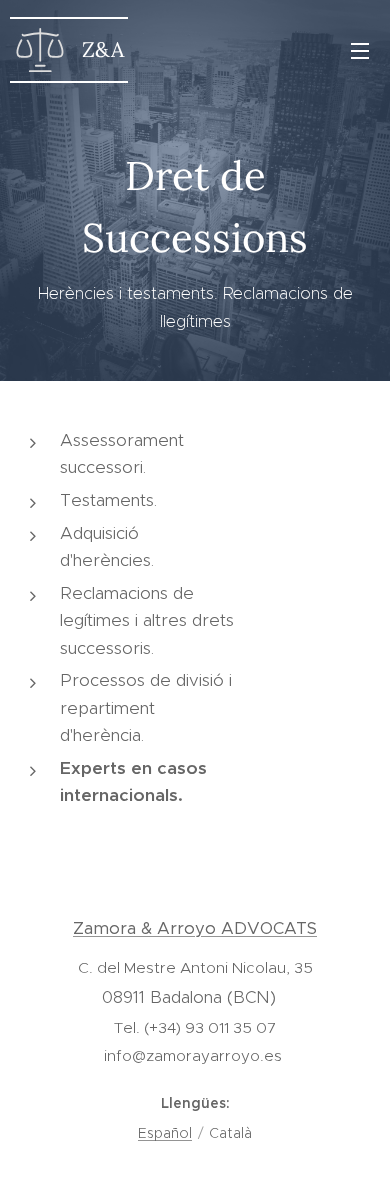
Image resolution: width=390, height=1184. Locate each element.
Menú (360, 50)
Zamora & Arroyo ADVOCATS (195, 928)
